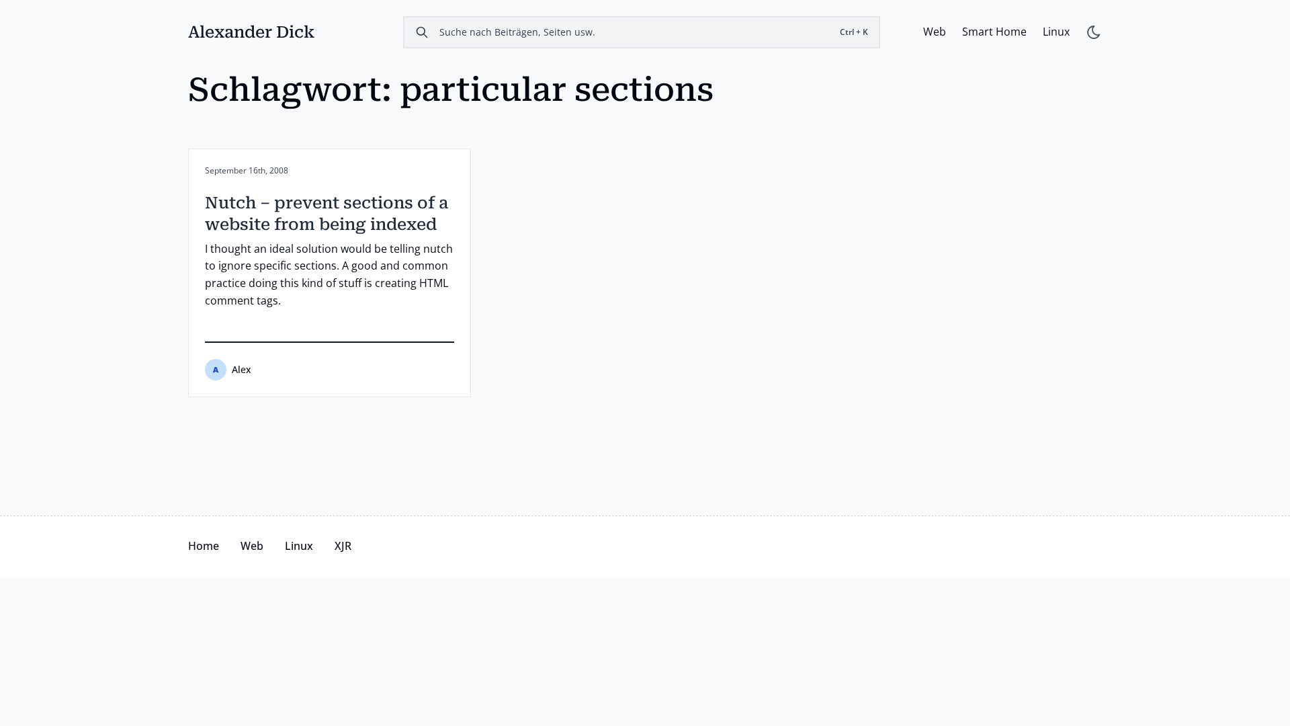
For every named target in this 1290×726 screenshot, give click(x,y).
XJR (343, 545)
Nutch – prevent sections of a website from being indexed (326, 214)
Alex (241, 369)
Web (934, 31)
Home (203, 545)
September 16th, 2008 (246, 170)
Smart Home (994, 31)
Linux (1056, 31)
